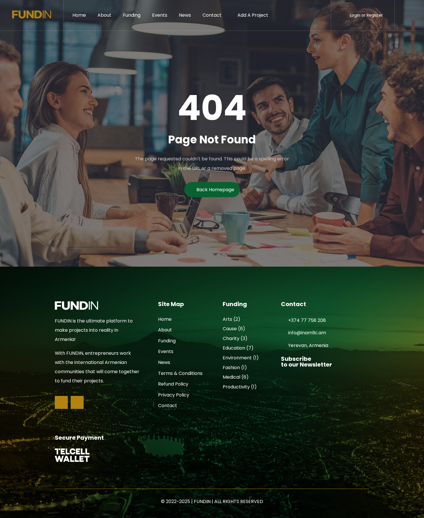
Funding (131, 15)
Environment (237, 357)
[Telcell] (72, 455)
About (104, 15)
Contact (212, 15)
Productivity (236, 387)
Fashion (231, 367)
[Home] (31, 15)
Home (79, 15)
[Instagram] (77, 402)
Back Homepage (215, 189)
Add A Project (252, 15)
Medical (231, 377)
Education (234, 348)
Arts (227, 319)
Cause (230, 328)
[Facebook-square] (61, 402)
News (185, 15)
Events (159, 15)
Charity (231, 338)
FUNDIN (202, 501)
